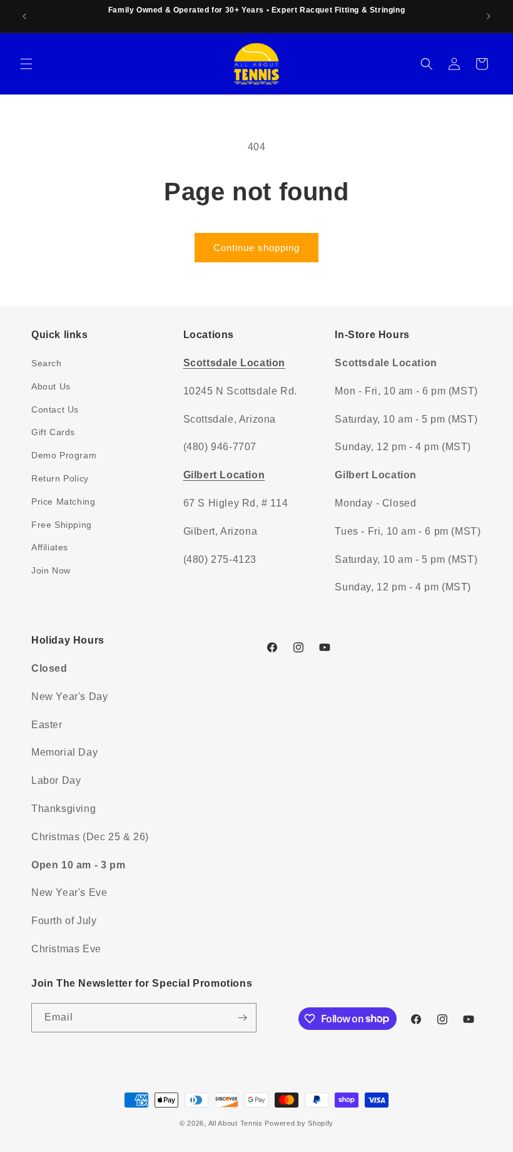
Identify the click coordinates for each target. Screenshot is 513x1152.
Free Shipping (61, 525)
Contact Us (55, 409)
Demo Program (63, 455)
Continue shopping (256, 247)
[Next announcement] (488, 16)
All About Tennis (235, 1123)
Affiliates (49, 547)
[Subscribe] (242, 1017)
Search (46, 363)
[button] (26, 64)
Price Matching (63, 501)
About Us (51, 386)
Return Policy (60, 478)
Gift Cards (53, 432)
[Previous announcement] (24, 16)
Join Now (51, 570)
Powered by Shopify (299, 1123)
